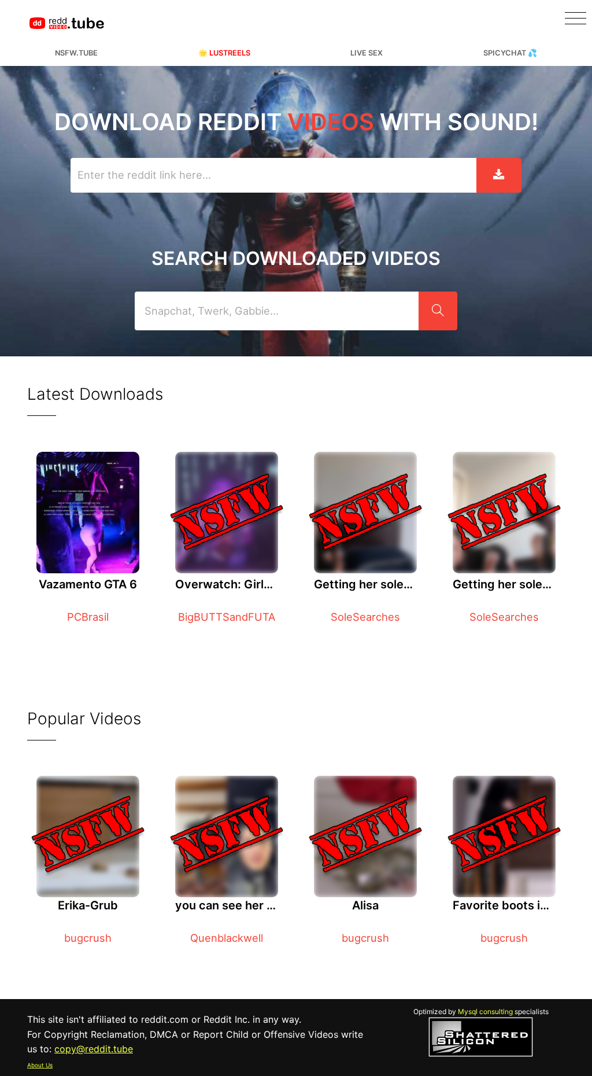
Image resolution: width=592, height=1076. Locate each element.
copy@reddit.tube (93, 1049)
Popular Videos (84, 718)
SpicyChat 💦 (510, 53)
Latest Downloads (95, 394)
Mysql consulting (485, 1011)
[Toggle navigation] (575, 18)
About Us (40, 1065)
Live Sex (366, 53)
